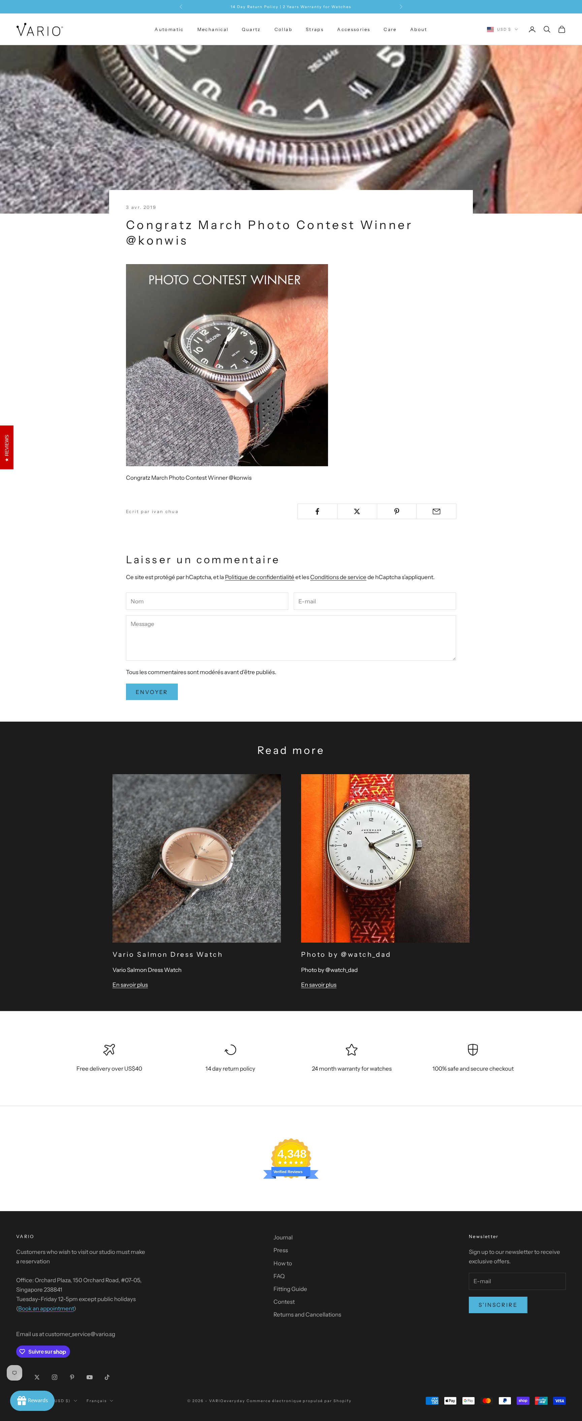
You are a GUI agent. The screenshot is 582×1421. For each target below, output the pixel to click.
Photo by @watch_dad (346, 954)
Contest (284, 1301)
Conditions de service (338, 577)
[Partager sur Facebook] (317, 511)
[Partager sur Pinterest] (397, 511)
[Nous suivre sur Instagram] (54, 1377)
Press (280, 1250)
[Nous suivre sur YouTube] (89, 1377)
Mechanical (213, 29)
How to (282, 1263)
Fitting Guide (290, 1289)
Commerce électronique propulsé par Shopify (299, 1400)
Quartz (251, 29)
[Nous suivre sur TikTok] (107, 1377)
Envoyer (152, 692)
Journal (283, 1237)
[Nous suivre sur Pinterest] (72, 1377)
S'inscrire (498, 1304)
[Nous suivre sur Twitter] (37, 1377)
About (418, 29)
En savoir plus (130, 984)
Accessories (353, 29)
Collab (283, 29)
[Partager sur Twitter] (357, 511)
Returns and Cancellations (307, 1314)
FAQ (279, 1276)
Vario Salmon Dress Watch (167, 954)
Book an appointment (46, 1308)
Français (97, 1400)
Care (390, 29)
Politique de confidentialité (259, 577)
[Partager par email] (436, 511)
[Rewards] (32, 1401)
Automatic (169, 29)
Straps (315, 29)
